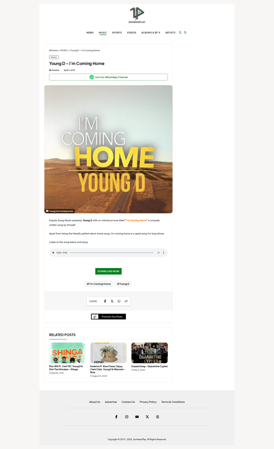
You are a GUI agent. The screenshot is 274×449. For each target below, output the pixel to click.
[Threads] (158, 417)
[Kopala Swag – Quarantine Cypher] (149, 353)
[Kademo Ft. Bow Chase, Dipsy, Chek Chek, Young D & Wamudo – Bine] (108, 353)
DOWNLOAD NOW (108, 271)
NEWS (90, 32)
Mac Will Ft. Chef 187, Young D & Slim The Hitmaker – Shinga (66, 368)
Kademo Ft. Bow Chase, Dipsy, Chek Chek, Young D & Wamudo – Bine (107, 369)
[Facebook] (116, 417)
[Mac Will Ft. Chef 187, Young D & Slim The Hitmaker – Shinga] (67, 353)
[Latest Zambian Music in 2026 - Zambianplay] (137, 15)
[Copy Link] (126, 301)
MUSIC (103, 32)
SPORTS (117, 32)
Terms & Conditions (173, 401)
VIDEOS (131, 32)
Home (54, 50)
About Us (94, 401)
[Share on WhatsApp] (119, 301)
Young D (87, 220)
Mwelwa (55, 70)
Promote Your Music (112, 316)
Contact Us (128, 401)
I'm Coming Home (100, 283)
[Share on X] (112, 301)
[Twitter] (147, 417)
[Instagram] (127, 417)
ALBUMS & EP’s (150, 32)
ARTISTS (170, 32)
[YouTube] (137, 417)
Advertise (111, 401)
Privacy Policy (148, 401)
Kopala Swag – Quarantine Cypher (149, 366)
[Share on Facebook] (105, 301)
